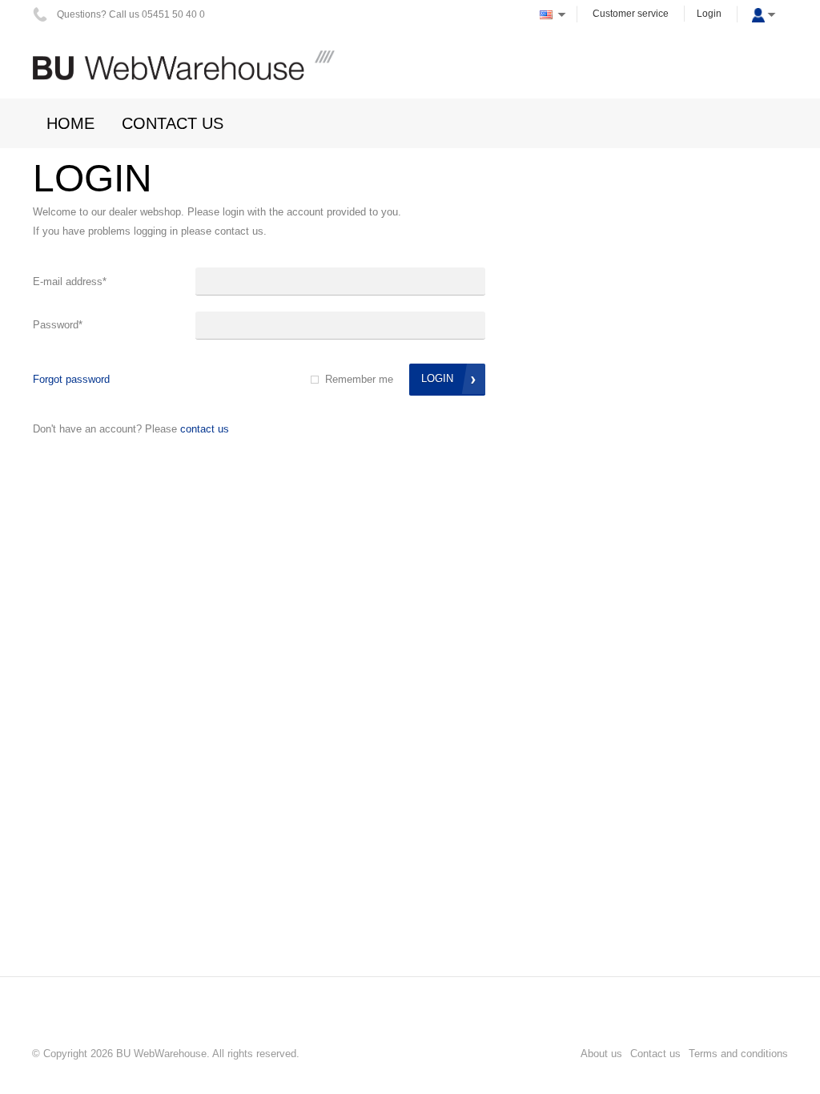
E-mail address (70, 282)
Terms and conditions (738, 1054)
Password (57, 325)
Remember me (359, 379)
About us (601, 1054)
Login (709, 13)
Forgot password (71, 379)
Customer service (631, 13)
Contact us (204, 429)
